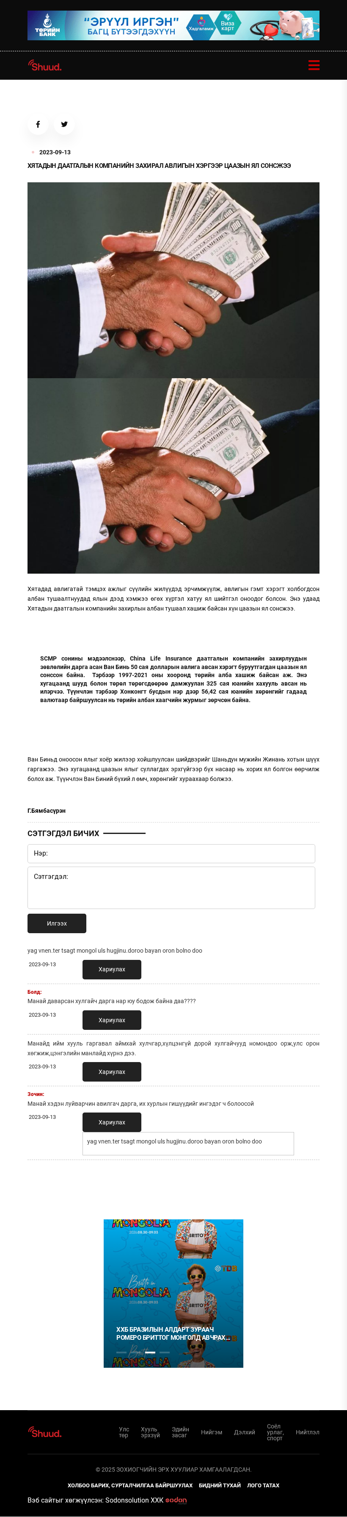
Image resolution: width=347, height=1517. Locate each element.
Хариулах (112, 969)
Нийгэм (211, 1432)
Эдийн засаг (180, 1432)
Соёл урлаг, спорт (275, 1432)
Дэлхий (244, 1432)
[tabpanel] (173, 1293)
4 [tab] (165, 1352)
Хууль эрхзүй (150, 1432)
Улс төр (124, 1432)
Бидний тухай (220, 1485)
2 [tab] (136, 1352)
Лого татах (263, 1485)
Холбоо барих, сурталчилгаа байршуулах (130, 1485)
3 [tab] (150, 1352)
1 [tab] (121, 1185)
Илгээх (57, 923)
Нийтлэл (307, 1432)
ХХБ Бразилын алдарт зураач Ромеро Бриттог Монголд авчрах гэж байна (171, 1334)
